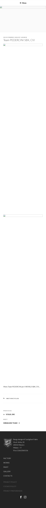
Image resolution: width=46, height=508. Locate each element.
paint (5, 467)
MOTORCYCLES (12, 398)
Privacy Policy (10, 482)
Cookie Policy (9, 486)
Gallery (7, 471)
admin (24, 37)
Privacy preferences (12, 491)
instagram (25, 497)
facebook (21, 497)
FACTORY (7, 458)
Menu (24, 3)
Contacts (7, 476)
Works (6, 463)
